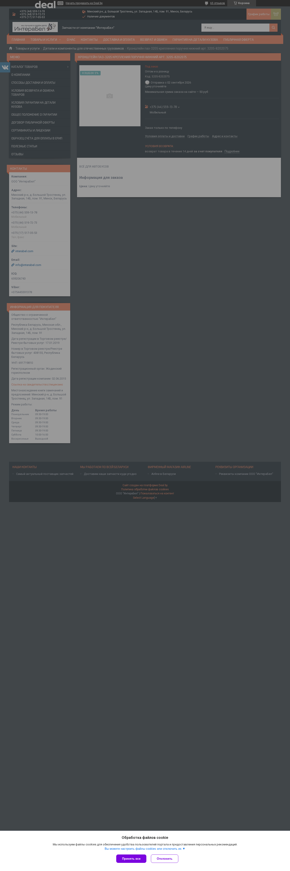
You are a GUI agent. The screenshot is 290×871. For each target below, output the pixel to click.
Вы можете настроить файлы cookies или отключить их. (143, 848)
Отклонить (164, 858)
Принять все (131, 858)
